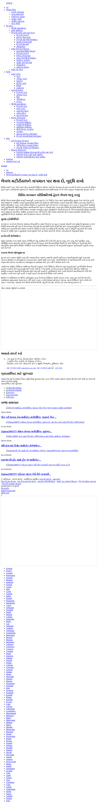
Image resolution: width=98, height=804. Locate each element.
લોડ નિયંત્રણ (22, 115)
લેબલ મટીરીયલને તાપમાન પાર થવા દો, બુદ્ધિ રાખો (26, 175)
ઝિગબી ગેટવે (21, 92)
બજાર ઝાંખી (16, 19)
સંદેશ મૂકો (5, 493)
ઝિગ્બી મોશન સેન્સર (87, 481)
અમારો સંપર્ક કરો (13, 161)
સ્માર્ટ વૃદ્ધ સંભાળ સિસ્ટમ (67, 481)
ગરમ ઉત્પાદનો (45, 479)
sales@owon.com (8, 491)
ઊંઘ (18, 97)
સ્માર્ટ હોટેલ (16, 74)
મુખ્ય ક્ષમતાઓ (17, 14)
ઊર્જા (18, 86)
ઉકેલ (8, 72)
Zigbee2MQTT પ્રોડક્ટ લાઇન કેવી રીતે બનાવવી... (26, 474)
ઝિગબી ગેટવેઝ (22, 35)
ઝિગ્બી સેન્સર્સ (22, 44)
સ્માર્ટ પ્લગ (20, 109)
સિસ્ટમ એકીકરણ (18, 150)
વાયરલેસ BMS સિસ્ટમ (25, 51)
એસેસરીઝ (20, 46)
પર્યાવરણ (20, 88)
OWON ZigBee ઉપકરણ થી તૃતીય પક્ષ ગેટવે (34, 152)
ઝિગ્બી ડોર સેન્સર (8, 481)
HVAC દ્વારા (21, 83)
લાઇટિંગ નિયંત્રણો (24, 42)
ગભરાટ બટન (21, 79)
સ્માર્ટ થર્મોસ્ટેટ (17, 30)
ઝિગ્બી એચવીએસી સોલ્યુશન (28, 136)
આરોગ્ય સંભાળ (22, 67)
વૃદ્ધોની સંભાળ (17, 90)
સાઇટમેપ (56, 479)
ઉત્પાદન (9, 26)
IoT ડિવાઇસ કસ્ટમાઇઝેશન (27, 143)
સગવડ (19, 102)
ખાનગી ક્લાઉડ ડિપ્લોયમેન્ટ (27, 148)
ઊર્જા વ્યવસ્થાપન (18, 28)
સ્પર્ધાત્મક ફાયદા (18, 17)
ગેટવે (18, 76)
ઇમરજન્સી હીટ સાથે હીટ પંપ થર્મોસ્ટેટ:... (21, 460)
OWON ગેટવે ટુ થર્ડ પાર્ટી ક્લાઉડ (29, 155)
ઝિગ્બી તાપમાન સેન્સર (11, 484)
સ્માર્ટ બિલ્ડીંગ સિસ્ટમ (20, 49)
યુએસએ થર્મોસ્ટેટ (23, 125)
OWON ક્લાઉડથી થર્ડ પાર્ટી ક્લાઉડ (30, 157)
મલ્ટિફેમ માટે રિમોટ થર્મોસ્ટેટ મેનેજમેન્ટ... (21, 445)
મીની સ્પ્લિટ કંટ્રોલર (24, 129)
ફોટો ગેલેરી (15, 23)
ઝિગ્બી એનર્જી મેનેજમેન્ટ (27, 40)
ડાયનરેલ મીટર (22, 111)
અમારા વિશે (11, 10)
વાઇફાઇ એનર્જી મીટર (46, 481)
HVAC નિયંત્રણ (23, 37)
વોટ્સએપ (5, 488)
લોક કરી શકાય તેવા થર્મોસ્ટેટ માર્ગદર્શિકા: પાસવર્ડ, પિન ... (29, 417)
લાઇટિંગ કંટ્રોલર (23, 60)
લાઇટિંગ (19, 81)
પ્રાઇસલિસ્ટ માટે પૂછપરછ (11, 384)
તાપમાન (19, 132)
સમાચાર (9, 159)
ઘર (7, 7)
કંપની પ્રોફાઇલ (17, 12)
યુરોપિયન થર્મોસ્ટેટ (24, 127)
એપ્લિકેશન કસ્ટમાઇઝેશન (27, 145)
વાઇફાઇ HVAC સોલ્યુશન (26, 134)
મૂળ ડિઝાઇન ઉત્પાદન (20, 141)
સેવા (8, 138)
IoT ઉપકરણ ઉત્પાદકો (27, 481)
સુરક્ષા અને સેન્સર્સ (24, 63)
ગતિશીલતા (20, 99)
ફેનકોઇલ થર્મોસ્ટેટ (23, 122)
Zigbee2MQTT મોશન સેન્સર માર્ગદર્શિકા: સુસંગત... (26, 431)
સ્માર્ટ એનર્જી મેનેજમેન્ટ (26, 58)
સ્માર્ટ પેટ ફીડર (17, 69)
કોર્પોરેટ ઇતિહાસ (17, 21)
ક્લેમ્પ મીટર (21, 113)
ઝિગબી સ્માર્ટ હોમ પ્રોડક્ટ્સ (23, 33)
